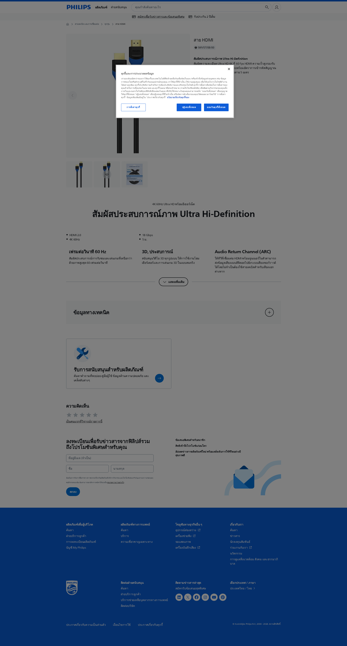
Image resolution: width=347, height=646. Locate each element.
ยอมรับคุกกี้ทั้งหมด (216, 107)
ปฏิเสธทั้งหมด (189, 107)
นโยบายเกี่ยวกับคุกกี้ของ (178, 97)
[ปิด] (229, 69)
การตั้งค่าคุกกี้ (133, 107)
